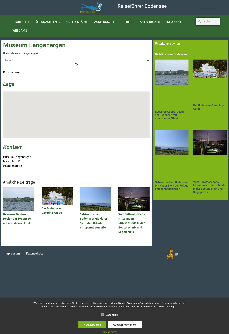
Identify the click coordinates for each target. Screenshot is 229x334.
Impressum (12, 253)
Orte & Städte (77, 22)
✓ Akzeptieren (92, 324)
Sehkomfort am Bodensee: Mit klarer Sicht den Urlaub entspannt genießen (171, 185)
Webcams (19, 30)
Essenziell (112, 315)
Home (6, 53)
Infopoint (173, 22)
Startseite (21, 22)
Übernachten (46, 22)
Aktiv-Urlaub (150, 22)
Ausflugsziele (105, 22)
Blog (130, 22)
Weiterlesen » (160, 123)
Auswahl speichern (124, 324)
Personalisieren (109, 332)
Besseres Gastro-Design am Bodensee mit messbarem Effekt (170, 115)
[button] (148, 60)
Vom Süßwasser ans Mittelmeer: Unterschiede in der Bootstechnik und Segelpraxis (209, 187)
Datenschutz (34, 253)
